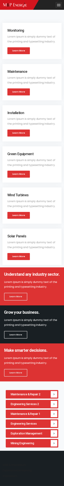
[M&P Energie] (15, 5)
